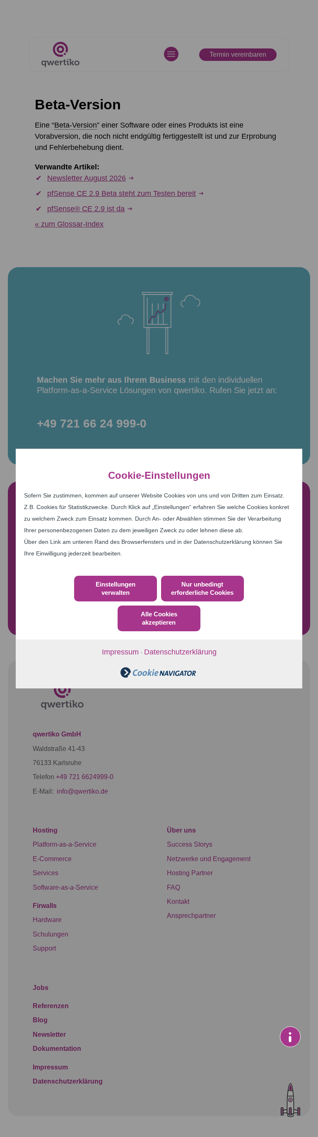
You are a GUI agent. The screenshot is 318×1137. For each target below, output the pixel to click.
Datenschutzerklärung (180, 652)
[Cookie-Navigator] (158, 675)
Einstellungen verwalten (115, 588)
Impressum (120, 652)
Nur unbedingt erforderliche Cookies (202, 588)
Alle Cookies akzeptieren (159, 618)
